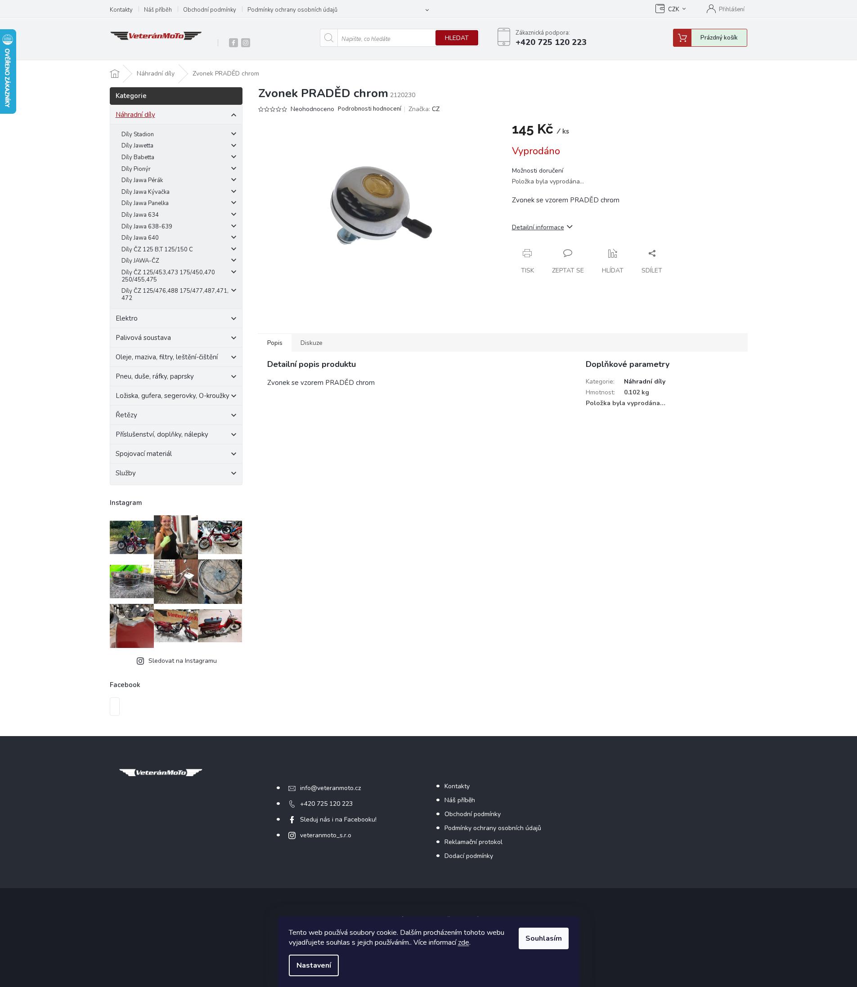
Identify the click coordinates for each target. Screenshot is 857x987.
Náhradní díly (135, 114)
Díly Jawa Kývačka (145, 192)
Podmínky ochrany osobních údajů (292, 10)
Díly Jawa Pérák (142, 180)
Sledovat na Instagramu (182, 661)
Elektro (127, 318)
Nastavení (313, 965)
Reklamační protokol (473, 842)
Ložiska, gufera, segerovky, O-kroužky (172, 395)
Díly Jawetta (137, 146)
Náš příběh (158, 10)
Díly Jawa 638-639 (146, 227)
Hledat (457, 38)
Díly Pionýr (136, 169)
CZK (674, 9)
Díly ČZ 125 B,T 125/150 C (157, 250)
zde (463, 942)
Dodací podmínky (468, 856)
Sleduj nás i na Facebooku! (338, 819)
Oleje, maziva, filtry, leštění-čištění (167, 357)
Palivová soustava (143, 337)
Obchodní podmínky (209, 10)
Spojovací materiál (144, 453)
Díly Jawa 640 (140, 238)
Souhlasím (543, 938)
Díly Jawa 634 (140, 215)
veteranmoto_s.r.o (325, 835)
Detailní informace (538, 227)
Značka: (424, 109)
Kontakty (121, 10)
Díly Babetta (137, 157)
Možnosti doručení (537, 170)
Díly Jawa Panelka (145, 203)
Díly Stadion (137, 134)
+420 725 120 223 (326, 803)
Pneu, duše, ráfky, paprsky (155, 376)
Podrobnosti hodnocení (369, 109)
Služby (126, 473)
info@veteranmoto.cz (330, 788)
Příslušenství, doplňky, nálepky (162, 434)
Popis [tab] (275, 343)
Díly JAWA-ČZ (140, 261)
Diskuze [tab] (312, 343)
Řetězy (126, 415)
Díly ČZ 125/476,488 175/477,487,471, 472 (175, 294)
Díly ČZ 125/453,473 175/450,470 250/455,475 (168, 276)
